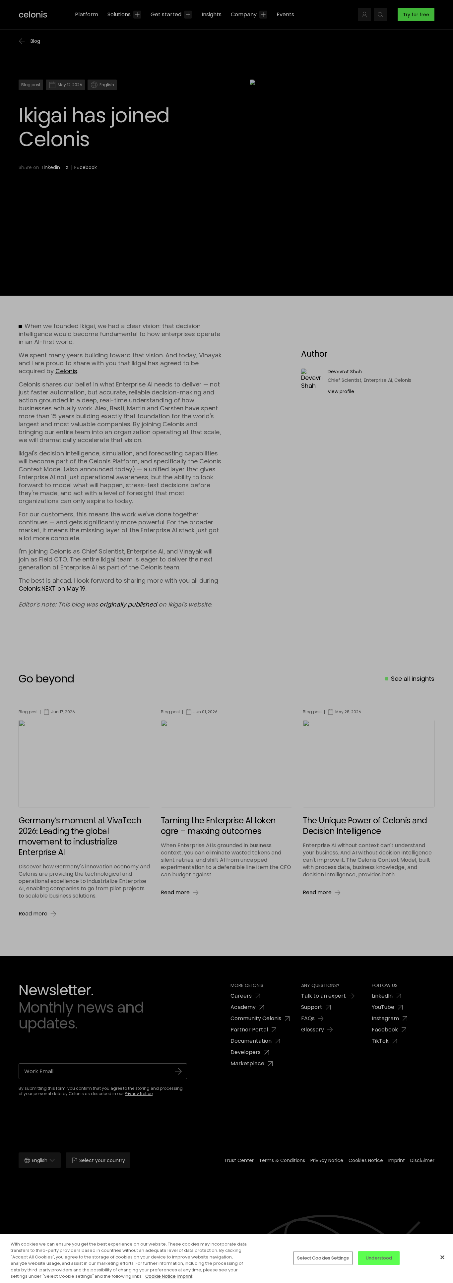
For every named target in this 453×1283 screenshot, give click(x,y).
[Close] (442, 1257)
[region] (226, 1258)
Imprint (184, 1276)
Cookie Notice (160, 1276)
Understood (379, 1258)
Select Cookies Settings (323, 1258)
